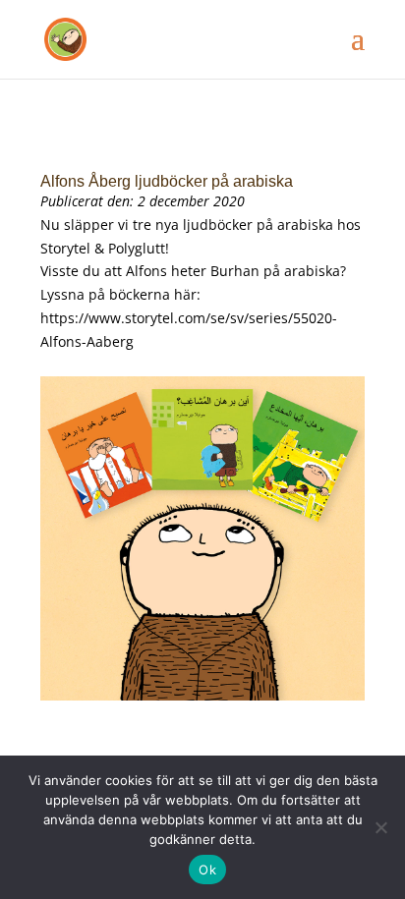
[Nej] (380, 827)
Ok (207, 869)
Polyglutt (136, 248)
